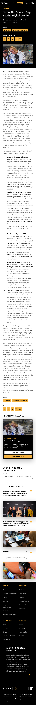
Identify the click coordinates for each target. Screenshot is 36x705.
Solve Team (22, 593)
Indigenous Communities (7, 606)
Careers (21, 597)
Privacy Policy (23, 605)
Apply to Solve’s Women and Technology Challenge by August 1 (18, 352)
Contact (21, 590)
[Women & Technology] (18, 439)
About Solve (23, 585)
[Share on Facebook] (4, 39)
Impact (5, 585)
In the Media (23, 632)
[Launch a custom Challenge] (18, 473)
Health (5, 597)
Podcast (21, 636)
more (12, 131)
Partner (5, 628)
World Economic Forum (15, 306)
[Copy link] (20, 39)
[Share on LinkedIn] (12, 39)
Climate (5, 590)
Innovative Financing (9, 614)
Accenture (14, 339)
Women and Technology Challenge (21, 102)
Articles (21, 624)
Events (5, 624)
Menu (19, 3)
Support (5, 632)
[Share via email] (16, 39)
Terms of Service (24, 601)
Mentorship (6, 639)
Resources (22, 620)
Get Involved (7, 620)
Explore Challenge (18, 452)
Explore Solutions (18, 456)
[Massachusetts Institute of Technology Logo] (33, 3)
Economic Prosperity (9, 593)
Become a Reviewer (9, 636)
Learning (5, 601)
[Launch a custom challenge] (28, 675)
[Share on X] (8, 39)
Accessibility (22, 608)
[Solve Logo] (7, 3)
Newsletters (22, 628)
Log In (28, 3)
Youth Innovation (8, 611)
